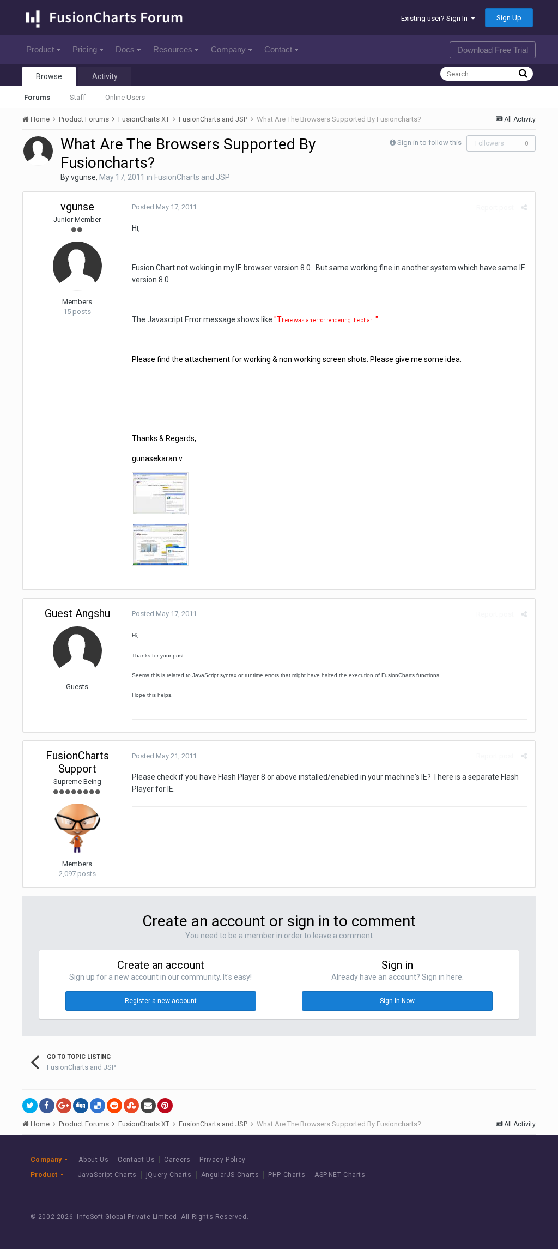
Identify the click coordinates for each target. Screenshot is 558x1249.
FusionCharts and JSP (192, 177)
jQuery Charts (169, 1175)
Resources (172, 49)
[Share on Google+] (63, 1105)
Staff (78, 97)
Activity (105, 76)
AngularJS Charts (230, 1175)
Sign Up (508, 18)
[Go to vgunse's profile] (38, 151)
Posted (164, 207)
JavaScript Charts (107, 1175)
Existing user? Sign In (436, 18)
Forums (37, 97)
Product (40, 49)
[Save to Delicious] (97, 1105)
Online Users (125, 97)
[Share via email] (148, 1105)
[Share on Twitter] (30, 1105)
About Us (93, 1159)
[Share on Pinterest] (165, 1105)
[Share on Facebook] (46, 1105)
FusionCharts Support (77, 762)
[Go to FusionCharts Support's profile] (77, 828)
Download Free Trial (492, 50)
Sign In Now (397, 1001)
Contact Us (136, 1159)
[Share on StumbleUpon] (131, 1105)
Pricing (84, 49)
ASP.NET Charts (339, 1175)
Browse (49, 76)
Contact (278, 49)
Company (228, 49)
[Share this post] (524, 207)
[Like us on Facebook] (460, 1217)
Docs (125, 49)
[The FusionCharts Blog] (436, 1217)
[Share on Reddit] (114, 1105)
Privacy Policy (222, 1159)
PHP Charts (286, 1175)
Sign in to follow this (429, 142)
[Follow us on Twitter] (485, 1217)
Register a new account (161, 1001)
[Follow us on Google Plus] (509, 1217)
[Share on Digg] (80, 1105)
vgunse (83, 177)
